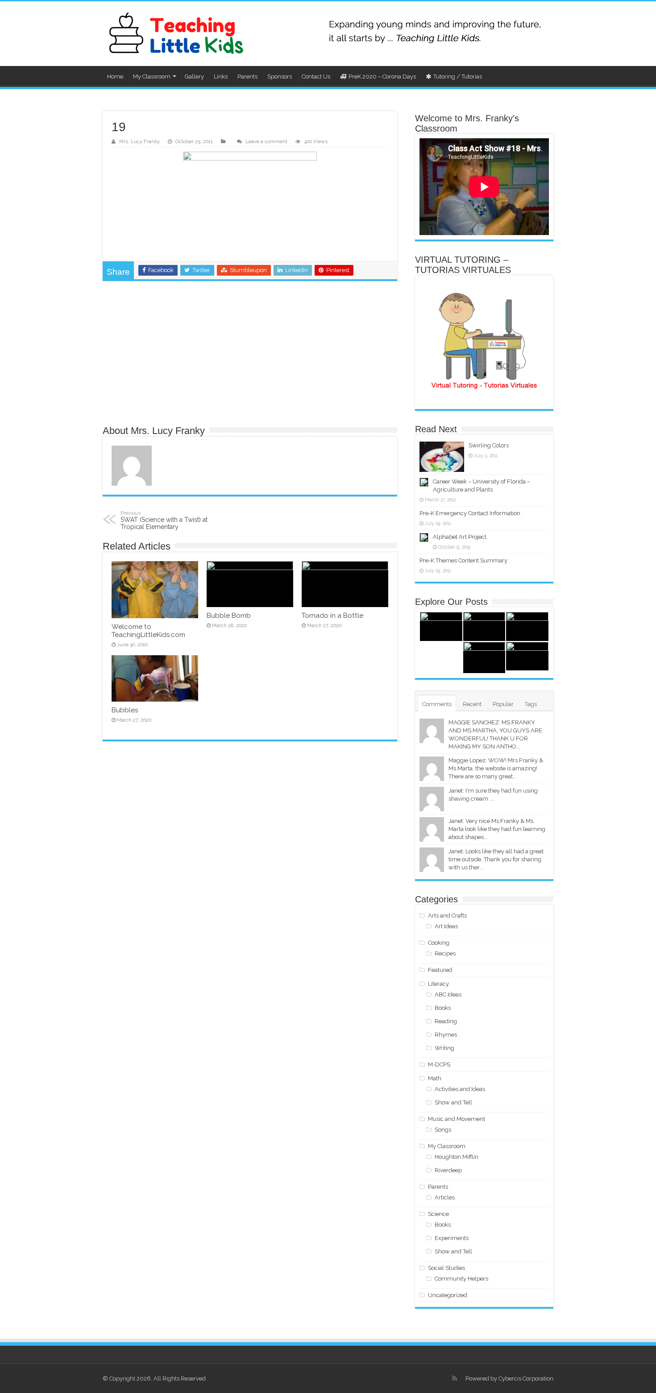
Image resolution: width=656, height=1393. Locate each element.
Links (221, 76)
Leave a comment (266, 142)
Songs (443, 1129)
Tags (531, 704)
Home (115, 76)
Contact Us (316, 76)
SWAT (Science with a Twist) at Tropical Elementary (164, 520)
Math (434, 1078)
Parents (247, 76)
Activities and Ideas (460, 1089)
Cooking (438, 942)
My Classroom (151, 76)
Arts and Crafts (447, 915)
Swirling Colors (489, 445)
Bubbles (125, 710)
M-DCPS (439, 1064)
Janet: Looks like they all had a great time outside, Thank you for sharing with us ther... (496, 859)
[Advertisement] (250, 352)
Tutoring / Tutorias (457, 76)
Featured (440, 970)
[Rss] (454, 1378)
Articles (445, 1197)
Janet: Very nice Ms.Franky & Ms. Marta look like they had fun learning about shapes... (496, 829)
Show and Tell (453, 1102)
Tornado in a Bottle (332, 616)
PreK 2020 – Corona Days (382, 76)
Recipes (445, 953)
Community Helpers (461, 1278)
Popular (503, 704)
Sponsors (279, 76)
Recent (472, 704)
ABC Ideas (448, 994)
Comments (437, 704)
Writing (444, 1048)
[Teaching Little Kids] (176, 33)
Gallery (194, 76)
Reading (446, 1021)
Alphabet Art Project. (460, 536)
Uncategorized (447, 1295)
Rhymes (446, 1034)
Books (443, 1007)
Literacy (438, 983)
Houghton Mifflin (456, 1156)
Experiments (452, 1238)
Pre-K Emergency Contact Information (469, 513)
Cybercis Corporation (525, 1378)
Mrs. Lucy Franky (139, 142)
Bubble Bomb (229, 616)
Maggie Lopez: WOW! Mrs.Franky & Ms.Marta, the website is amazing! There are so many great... (495, 768)
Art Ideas (446, 926)
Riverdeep (448, 1170)
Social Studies (446, 1268)
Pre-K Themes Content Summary (463, 560)
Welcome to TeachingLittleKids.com (148, 631)
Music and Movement (456, 1119)
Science (438, 1214)
